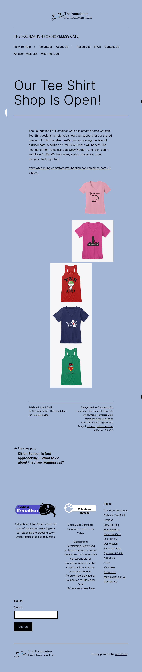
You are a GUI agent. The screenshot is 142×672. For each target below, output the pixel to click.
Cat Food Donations (115, 510)
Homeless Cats (105, 414)
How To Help (22, 46)
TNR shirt (108, 430)
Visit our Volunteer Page (81, 588)
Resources (83, 46)
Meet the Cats (50, 53)
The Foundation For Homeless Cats (46, 36)
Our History (110, 538)
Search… (19, 607)
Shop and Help (112, 548)
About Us (62, 46)
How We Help (112, 529)
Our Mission (111, 543)
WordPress (121, 654)
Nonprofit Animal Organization (97, 422)
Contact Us (111, 46)
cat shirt (91, 426)
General (98, 411)
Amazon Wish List (25, 53)
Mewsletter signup (114, 576)
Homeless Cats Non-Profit (99, 418)
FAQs (97, 46)
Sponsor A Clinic (113, 553)
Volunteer (45, 46)
